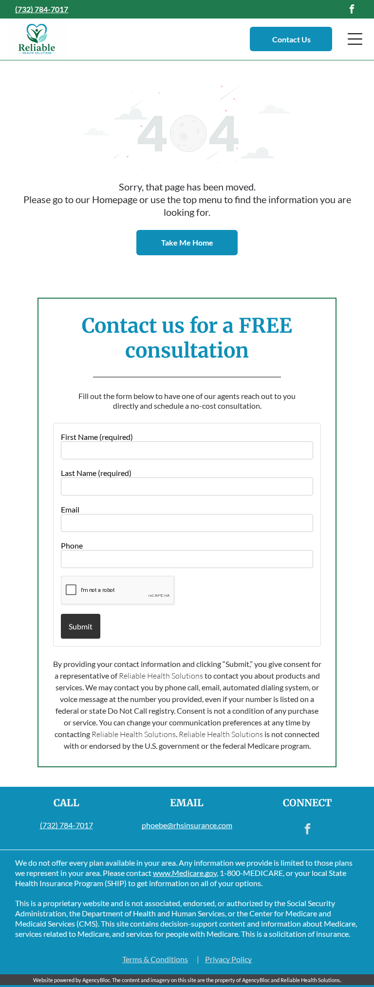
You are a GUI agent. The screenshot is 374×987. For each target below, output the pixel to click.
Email (70, 509)
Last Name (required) (96, 472)
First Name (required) (97, 436)
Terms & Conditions (155, 959)
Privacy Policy (228, 959)
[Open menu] (355, 39)
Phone (72, 545)
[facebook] (352, 10)
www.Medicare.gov (185, 872)
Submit (81, 626)
